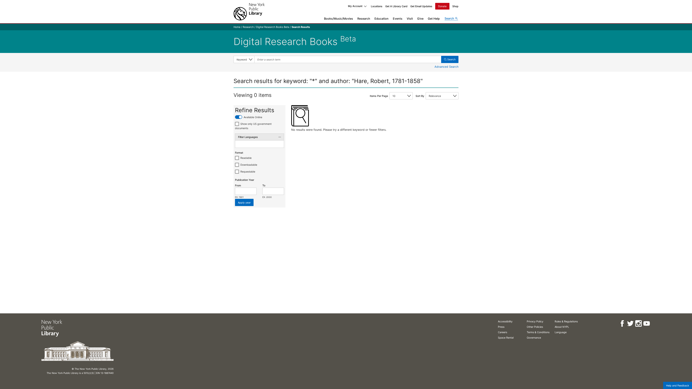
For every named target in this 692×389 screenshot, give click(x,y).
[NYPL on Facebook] (622, 323)
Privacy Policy (535, 321)
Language (561, 332)
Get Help (434, 18)
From (238, 185)
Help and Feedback (677, 385)
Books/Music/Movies (338, 18)
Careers (502, 332)
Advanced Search (446, 66)
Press (501, 326)
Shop (455, 6)
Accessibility (505, 321)
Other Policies (535, 326)
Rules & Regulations (566, 321)
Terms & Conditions (538, 332)
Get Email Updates (421, 6)
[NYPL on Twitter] (630, 323)
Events (397, 18)
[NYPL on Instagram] (638, 323)
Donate (442, 6)
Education (381, 18)
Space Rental (506, 337)
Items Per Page (379, 95)
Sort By (420, 95)
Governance (534, 337)
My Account (355, 6)
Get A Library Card (396, 6)
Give (420, 18)
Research (363, 18)
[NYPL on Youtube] (646, 323)
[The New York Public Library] (249, 11)
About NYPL (562, 326)
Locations (376, 6)
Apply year (244, 202)
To (263, 185)
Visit (410, 18)
